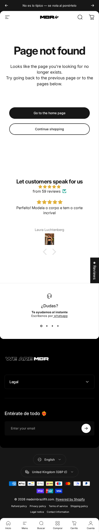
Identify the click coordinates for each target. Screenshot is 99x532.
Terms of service (58, 506)
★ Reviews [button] (94, 270)
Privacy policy (38, 506)
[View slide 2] (47, 326)
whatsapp (60, 316)
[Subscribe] (86, 428)
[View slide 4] (58, 326)
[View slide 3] (52, 326)
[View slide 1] (41, 326)
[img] (49, 186)
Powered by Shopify (70, 499)
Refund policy (19, 506)
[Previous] (6, 5)
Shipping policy (79, 506)
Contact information (58, 511)
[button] (46, 252)
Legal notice (37, 511)
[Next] (92, 5)
